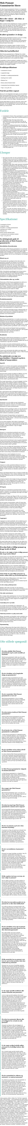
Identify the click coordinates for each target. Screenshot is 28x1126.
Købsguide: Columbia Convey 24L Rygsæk (18, 1104)
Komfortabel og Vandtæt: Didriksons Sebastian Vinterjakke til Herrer (13, 1123)
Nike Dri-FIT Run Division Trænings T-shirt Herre (13, 1109)
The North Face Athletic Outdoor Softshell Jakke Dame (13, 1110)
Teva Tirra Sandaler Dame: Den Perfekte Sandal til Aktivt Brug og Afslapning (12, 1122)
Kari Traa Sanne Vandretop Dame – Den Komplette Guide (13, 1113)
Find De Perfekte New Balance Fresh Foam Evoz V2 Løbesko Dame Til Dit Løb (12, 1115)
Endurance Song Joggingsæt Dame (8, 1100)
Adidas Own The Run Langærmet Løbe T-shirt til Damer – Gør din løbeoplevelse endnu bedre (13, 1098)
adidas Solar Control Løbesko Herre (20, 1119)
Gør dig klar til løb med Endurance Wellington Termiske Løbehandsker (14, 1112)
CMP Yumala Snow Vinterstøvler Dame (16, 1107)
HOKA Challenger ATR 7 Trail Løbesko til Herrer (11, 1108)
